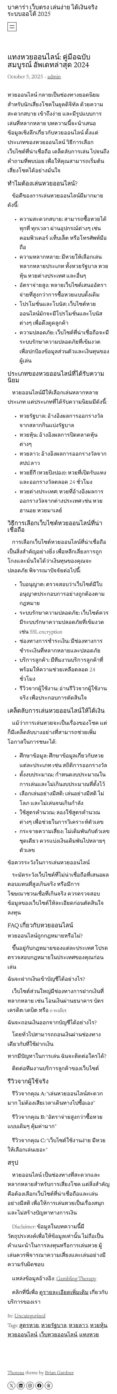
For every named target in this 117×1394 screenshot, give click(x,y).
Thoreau (16, 1373)
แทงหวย (89, 1335)
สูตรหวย (29, 1326)
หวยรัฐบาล (54, 1326)
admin (54, 77)
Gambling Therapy (76, 1279)
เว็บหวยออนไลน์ (58, 1335)
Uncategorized (29, 1316)
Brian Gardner (59, 1373)
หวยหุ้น (98, 1326)
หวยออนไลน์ (22, 1335)
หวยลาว (78, 1326)
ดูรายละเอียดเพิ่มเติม (63, 1293)
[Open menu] (12, 26)
